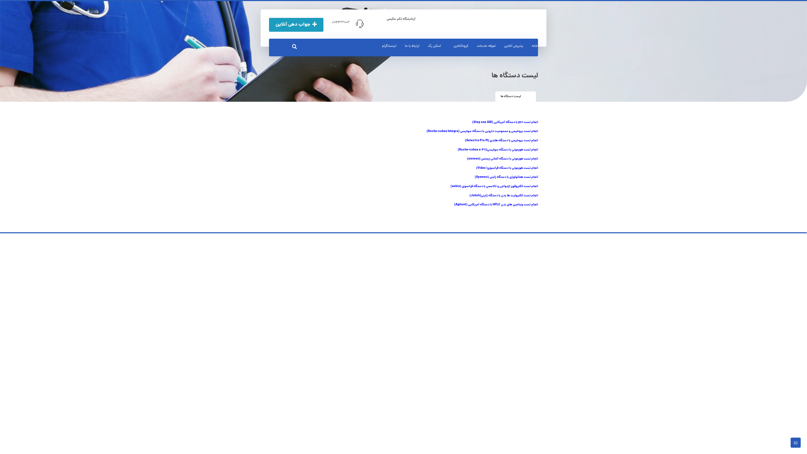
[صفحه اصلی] (529, 96)
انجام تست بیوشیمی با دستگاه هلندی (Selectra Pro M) (501, 140)
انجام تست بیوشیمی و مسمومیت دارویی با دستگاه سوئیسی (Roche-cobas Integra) (482, 131)
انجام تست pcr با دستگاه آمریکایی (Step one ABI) (505, 122)
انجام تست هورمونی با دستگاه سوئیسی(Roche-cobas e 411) (498, 149)
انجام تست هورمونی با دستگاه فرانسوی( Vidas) (507, 168)
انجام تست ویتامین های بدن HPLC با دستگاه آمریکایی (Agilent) (496, 204)
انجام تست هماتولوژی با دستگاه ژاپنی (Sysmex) (506, 177)
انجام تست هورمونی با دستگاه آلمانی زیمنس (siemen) (502, 158)
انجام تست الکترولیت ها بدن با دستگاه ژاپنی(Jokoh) (503, 195)
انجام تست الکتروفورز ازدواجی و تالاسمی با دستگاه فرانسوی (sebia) (494, 186)
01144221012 (341, 22)
